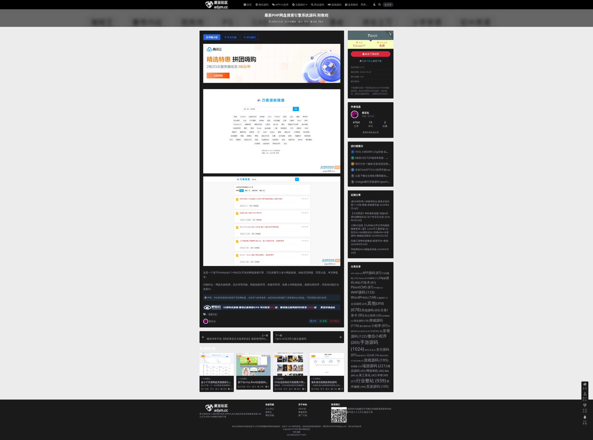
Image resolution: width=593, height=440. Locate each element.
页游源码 (377, 386)
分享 (314, 321)
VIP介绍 (302, 408)
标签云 (268, 412)
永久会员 (383, 43)
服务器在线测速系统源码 (324, 382)
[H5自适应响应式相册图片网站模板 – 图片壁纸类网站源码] (290, 364)
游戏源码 (336, 4)
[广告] (271, 64)
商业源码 (319, 4)
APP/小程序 (281, 4)
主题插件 (300, 4)
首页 (249, 4)
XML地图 (296, 432)
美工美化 (368, 375)
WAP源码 (362, 292)
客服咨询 (302, 412)
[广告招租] (271, 308)
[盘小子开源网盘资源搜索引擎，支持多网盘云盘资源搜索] (217, 364)
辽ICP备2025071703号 (296, 435)
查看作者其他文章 (371, 132)
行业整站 (292, 21)
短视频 (356, 366)
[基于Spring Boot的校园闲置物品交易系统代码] (253, 364)
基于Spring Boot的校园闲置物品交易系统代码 (253, 383)
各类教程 (353, 4)
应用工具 (365, 331)
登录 (389, 5)
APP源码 (371, 273)
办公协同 (373, 315)
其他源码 (370, 310)
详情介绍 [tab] (213, 37)
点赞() (336, 321)
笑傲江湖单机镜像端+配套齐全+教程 (369, 240)
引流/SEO (376, 331)
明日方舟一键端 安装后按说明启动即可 (376, 164)
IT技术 (368, 282)
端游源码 (374, 365)
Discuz (362, 278)
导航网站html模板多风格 (364, 249)
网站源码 (263, 4)
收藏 (325, 321)
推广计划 (302, 415)
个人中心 (269, 408)
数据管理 (361, 355)
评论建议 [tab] (251, 37)
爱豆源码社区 (304, 429)
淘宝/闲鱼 (358, 361)
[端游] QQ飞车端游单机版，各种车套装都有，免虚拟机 (385, 157)
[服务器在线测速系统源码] (327, 364)
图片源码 (365, 326)
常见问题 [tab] (232, 37)
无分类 (373, 355)
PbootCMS (362, 287)
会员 (360, 43)
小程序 (379, 325)
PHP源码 (378, 288)
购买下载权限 (372, 54)
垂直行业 (213, 314)
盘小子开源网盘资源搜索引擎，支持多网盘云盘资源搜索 (216, 383)
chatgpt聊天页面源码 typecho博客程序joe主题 (381, 181)
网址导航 (269, 415)
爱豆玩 (212, 321)
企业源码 (359, 304)
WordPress (363, 297)
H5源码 (373, 278)
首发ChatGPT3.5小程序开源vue (372, 169)
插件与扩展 (370, 350)
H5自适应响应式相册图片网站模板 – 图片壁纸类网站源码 (290, 383)
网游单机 (375, 371)
